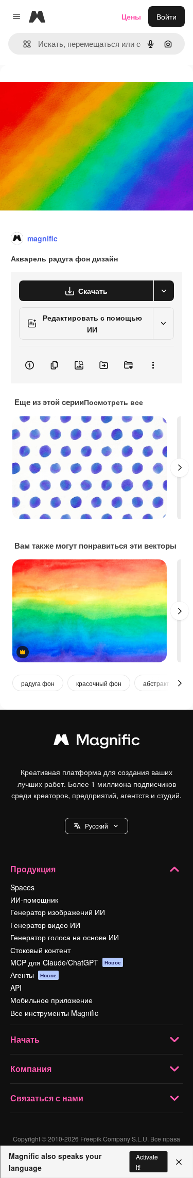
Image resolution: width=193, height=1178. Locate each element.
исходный (68, 88)
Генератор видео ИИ (45, 925)
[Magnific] (97, 742)
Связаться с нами (46, 1098)
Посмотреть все (113, 402)
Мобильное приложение (51, 1000)
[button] (96, 826)
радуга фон (38, 683)
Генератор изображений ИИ (57, 912)
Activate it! (147, 1161)
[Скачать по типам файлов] (163, 290)
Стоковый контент (40, 950)
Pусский (96, 825)
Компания (30, 1069)
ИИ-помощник (34, 899)
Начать (25, 1039)
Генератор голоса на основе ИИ (64, 937)
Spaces (22, 887)
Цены (131, 16)
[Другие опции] (153, 365)
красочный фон (98, 683)
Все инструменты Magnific (54, 1013)
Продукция (33, 869)
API (16, 987)
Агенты (33, 975)
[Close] (178, 1162)
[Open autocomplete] (23, 44)
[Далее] (179, 467)
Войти (166, 16)
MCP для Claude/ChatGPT (65, 962)
